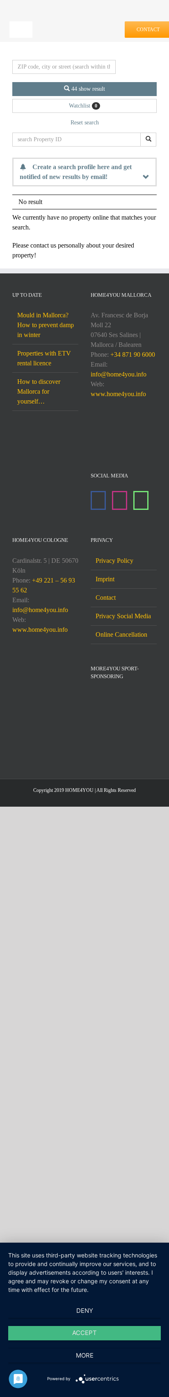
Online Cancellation (121, 634)
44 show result (87, 89)
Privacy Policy (114, 560)
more (85, 1355)
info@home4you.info (118, 374)
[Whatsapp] (140, 500)
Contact (106, 597)
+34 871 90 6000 (132, 354)
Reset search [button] (85, 122)
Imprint (105, 579)
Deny (84, 1310)
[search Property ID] (148, 140)
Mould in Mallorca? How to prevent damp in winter (45, 325)
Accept (84, 1333)
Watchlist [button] (83, 106)
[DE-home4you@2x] (79, 21)
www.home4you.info (118, 393)
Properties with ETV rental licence (44, 358)
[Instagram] (119, 500)
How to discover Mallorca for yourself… (38, 391)
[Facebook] (98, 500)
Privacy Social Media (123, 615)
